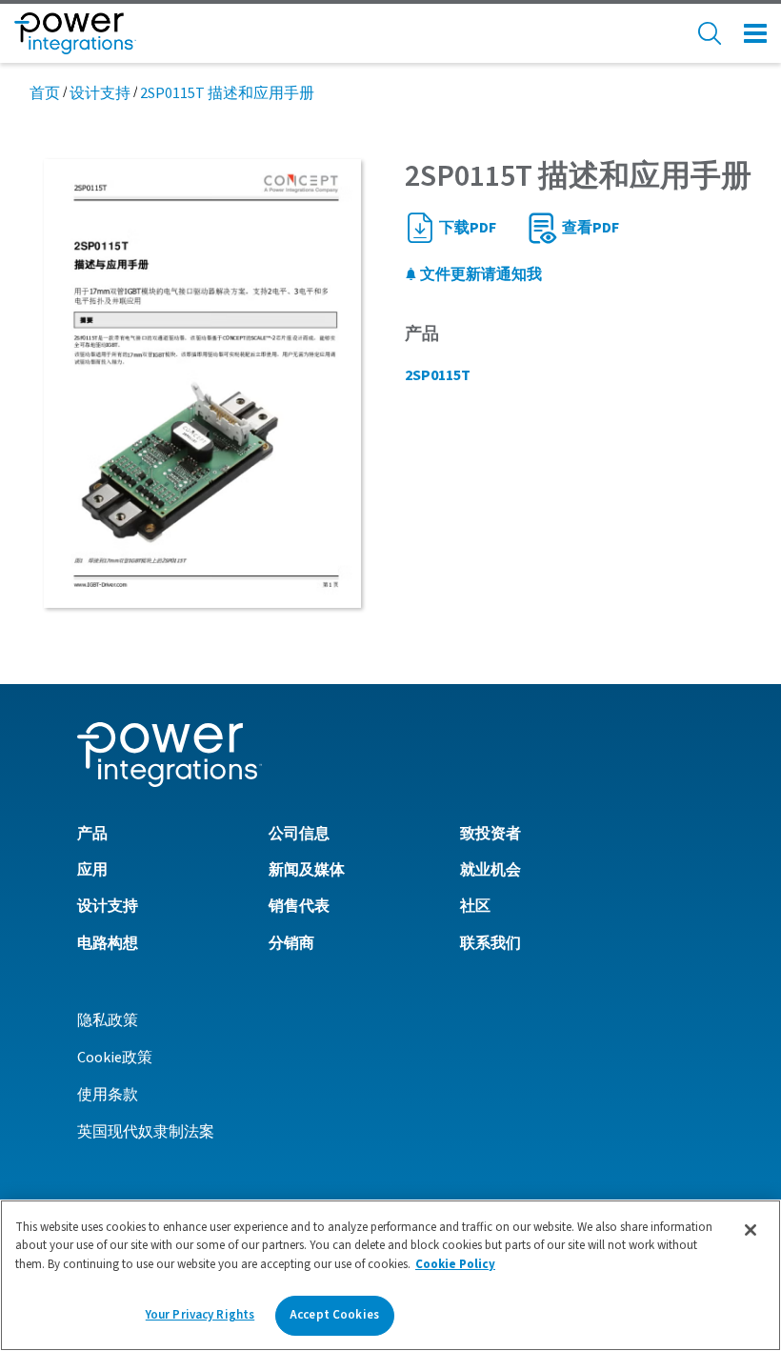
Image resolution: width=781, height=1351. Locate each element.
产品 (92, 833)
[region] (390, 1275)
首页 (45, 93)
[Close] (750, 1230)
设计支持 (100, 93)
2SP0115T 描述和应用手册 (227, 93)
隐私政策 (107, 1020)
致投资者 (490, 833)
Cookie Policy (455, 1264)
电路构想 (107, 943)
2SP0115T (438, 375)
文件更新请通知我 (479, 274)
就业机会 (490, 869)
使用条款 (107, 1094)
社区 (475, 906)
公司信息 (299, 833)
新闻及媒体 (307, 869)
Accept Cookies (334, 1314)
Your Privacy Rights (200, 1314)
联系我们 (490, 943)
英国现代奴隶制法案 (145, 1131)
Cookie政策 (114, 1057)
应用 (92, 869)
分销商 (291, 943)
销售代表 (299, 906)
